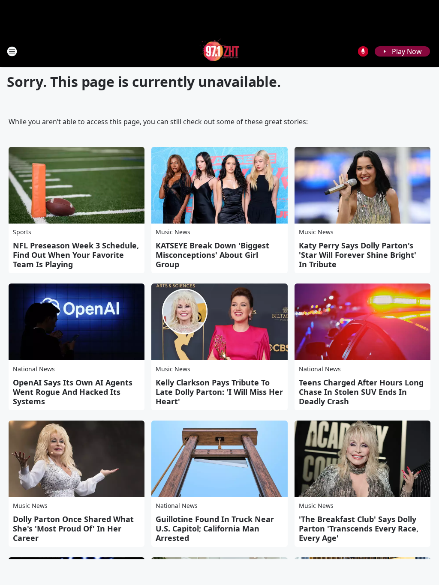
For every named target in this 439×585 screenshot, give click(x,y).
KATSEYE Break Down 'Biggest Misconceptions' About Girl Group (212, 255)
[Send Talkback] (363, 51)
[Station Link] (219, 51)
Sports (22, 232)
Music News (173, 232)
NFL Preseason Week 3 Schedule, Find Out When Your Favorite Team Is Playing (76, 255)
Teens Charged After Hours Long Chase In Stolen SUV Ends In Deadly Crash (361, 392)
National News (34, 369)
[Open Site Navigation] (12, 51)
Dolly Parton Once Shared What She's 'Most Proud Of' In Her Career (73, 528)
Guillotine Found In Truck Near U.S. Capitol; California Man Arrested (215, 528)
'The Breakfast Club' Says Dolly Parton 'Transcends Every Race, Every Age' (358, 528)
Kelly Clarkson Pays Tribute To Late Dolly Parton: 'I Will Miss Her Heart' (219, 392)
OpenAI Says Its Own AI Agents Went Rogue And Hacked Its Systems (72, 392)
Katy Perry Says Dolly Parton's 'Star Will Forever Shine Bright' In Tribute (357, 255)
